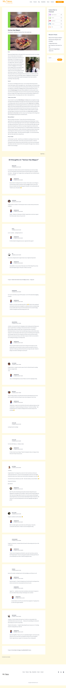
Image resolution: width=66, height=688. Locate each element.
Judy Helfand (14, 363)
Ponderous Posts (21, 32)
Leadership (16, 32)
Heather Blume (14, 290)
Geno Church (10, 112)
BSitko (13, 228)
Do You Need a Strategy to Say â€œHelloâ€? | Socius (21, 650)
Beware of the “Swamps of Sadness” (55, 37)
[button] (60, 2)
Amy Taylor (16, 112)
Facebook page (14, 90)
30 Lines (27, 100)
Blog (30, 672)
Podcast (27, 672)
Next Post (43, 153)
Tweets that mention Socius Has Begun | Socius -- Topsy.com (23, 279)
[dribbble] (63, 672)
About (38, 672)
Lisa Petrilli (35, 111)
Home (24, 672)
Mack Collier (30, 111)
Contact (42, 672)
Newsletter (34, 672)
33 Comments (10, 32)
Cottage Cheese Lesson (53, 43)
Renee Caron (31, 103)
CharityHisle (14, 200)
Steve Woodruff (14, 539)
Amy (12, 253)
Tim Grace (13, 569)
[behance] (58, 672)
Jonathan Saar (16, 178)
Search (50, 57)
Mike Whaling (21, 100)
